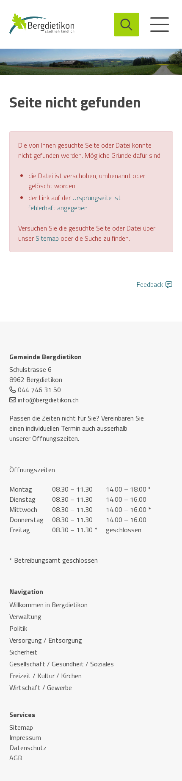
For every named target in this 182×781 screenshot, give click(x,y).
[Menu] (159, 24)
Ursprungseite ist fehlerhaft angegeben (74, 202)
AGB (15, 758)
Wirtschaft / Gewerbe (40, 687)
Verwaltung (25, 616)
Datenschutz (28, 747)
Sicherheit (23, 652)
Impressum (25, 737)
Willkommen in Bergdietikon (48, 605)
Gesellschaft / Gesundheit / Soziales (61, 664)
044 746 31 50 (39, 390)
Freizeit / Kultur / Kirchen (45, 676)
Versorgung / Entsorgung (45, 640)
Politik (18, 628)
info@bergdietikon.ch (48, 400)
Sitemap (47, 238)
